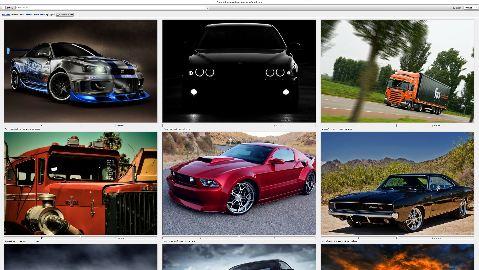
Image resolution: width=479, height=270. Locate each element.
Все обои (6, 14)
